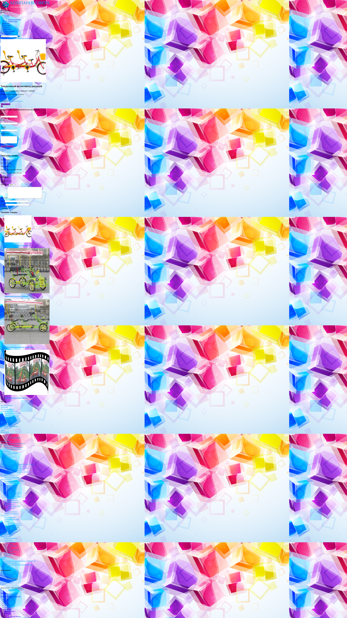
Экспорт (7, 23)
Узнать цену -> (5, 104)
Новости (7, 27)
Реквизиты (4, 593)
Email (3, 205)
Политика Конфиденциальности (11, 596)
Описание (7, 150)
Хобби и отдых (13, 21)
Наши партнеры (9, 31)
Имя (2, 201)
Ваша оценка (5, 184)
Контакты (7, 33)
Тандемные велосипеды (24, 38)
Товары (6, 18)
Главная (6, 16)
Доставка (7, 25)
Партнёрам (7, 29)
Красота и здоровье (14, 19)
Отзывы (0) (7, 152)
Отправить (10, 146)
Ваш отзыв (4, 198)
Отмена (3, 146)
